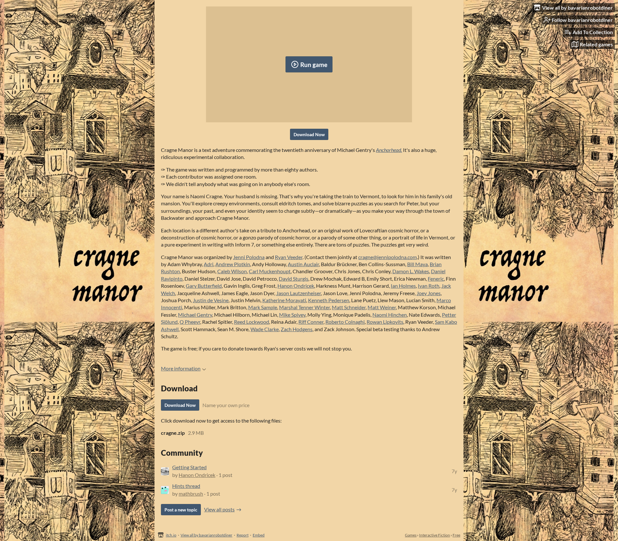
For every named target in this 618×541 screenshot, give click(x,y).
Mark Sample (262, 307)
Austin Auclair (303, 264)
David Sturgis (293, 278)
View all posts (219, 509)
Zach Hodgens (297, 329)
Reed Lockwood (251, 322)
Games (411, 535)
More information (181, 368)
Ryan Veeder (289, 257)
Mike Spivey (292, 315)
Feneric (436, 278)
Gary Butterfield (204, 286)
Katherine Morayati (284, 300)
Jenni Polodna (249, 257)
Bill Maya (417, 264)
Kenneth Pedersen (328, 300)
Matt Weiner (382, 307)
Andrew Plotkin (232, 264)
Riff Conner (310, 322)
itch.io (171, 535)
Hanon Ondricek (295, 286)
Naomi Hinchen (389, 315)
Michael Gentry (195, 315)
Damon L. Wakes (410, 271)
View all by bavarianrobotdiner (206, 535)
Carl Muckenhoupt (270, 271)
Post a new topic (180, 509)
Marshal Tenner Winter (304, 307)
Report (242, 535)
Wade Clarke (264, 329)
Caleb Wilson (232, 271)
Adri (208, 264)
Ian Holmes (403, 286)
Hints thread (186, 486)
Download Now (309, 134)
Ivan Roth (428, 286)
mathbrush (191, 493)
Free (456, 535)
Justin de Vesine (211, 300)
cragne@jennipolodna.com (387, 257)
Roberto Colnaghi (345, 322)
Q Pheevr (190, 322)
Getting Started (189, 467)
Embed (259, 535)
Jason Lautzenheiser (298, 293)
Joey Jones (429, 293)
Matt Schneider (349, 307)
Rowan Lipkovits (385, 322)
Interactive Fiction (434, 535)
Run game (313, 64)
